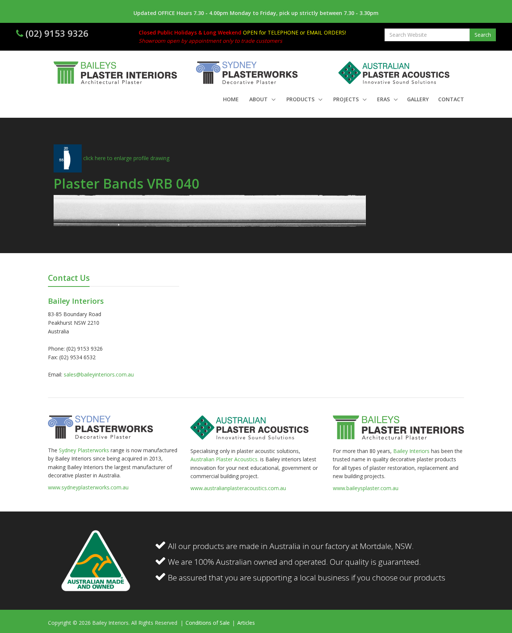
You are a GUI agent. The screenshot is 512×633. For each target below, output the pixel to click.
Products (301, 99)
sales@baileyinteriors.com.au (99, 374)
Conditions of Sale (208, 622)
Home (231, 99)
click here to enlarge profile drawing (125, 158)
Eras (384, 99)
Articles (246, 622)
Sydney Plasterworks (85, 450)
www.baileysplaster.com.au (365, 488)
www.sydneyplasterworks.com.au (88, 487)
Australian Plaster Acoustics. (224, 459)
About (259, 99)
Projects (346, 99)
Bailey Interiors (411, 450)
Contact (451, 99)
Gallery (418, 99)
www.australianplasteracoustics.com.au (238, 488)
